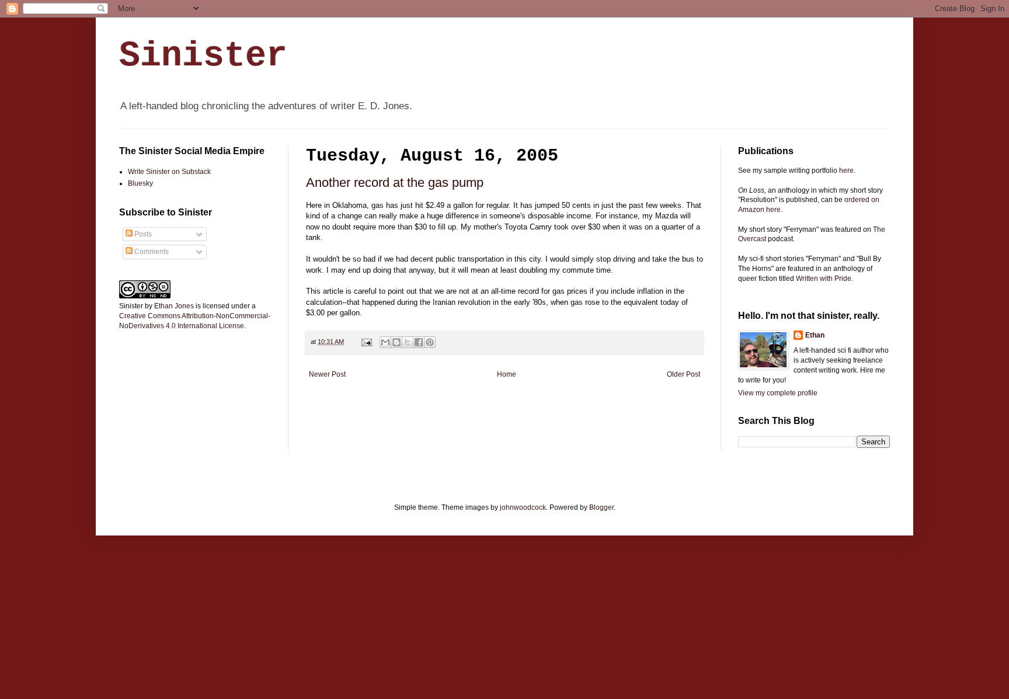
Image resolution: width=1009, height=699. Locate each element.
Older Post (683, 374)
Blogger (601, 507)
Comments (151, 252)
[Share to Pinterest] (430, 342)
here (846, 170)
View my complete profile (777, 393)
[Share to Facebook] (419, 342)
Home (506, 374)
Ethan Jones (174, 306)
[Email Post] (366, 341)
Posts (142, 234)
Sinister (203, 56)
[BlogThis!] (396, 342)
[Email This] (385, 342)
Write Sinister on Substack (169, 172)
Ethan (814, 335)
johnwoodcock (523, 507)
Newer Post (327, 374)
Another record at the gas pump (394, 182)
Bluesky (140, 183)
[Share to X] (407, 342)
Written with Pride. (824, 278)
